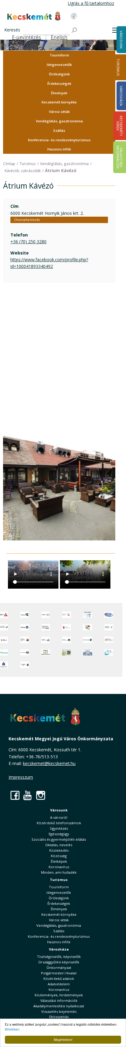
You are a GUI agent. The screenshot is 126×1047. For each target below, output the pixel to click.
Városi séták (59, 111)
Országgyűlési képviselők (58, 962)
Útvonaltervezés (27, 220)
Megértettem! (63, 1039)
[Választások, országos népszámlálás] (87, 627)
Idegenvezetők (59, 64)
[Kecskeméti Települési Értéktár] (45, 640)
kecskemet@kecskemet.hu (49, 763)
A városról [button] (58, 817)
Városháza (59, 949)
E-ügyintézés (26, 37)
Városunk (59, 810)
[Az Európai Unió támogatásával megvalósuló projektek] (87, 615)
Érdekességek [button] (59, 83)
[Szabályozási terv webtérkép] (108, 627)
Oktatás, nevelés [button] (58, 845)
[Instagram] (40, 795)
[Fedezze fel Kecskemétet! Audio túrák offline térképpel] (24, 640)
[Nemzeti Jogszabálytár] (66, 627)
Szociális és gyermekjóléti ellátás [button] (58, 839)
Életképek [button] (59, 861)
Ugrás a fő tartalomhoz (91, 3)
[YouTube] (27, 795)
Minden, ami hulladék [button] (58, 872)
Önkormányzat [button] (58, 967)
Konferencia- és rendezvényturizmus (59, 140)
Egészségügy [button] (59, 834)
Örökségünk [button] (59, 74)
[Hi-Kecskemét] (108, 615)
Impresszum (21, 777)
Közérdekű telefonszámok (59, 823)
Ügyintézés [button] (59, 828)
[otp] (66, 652)
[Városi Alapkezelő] (108, 640)
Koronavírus (59, 867)
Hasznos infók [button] (59, 149)
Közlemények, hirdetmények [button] (59, 995)
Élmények (59, 93)
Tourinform (59, 55)
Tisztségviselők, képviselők (59, 956)
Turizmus (118, 67)
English (59, 37)
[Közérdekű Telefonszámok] (24, 615)
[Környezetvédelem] (24, 652)
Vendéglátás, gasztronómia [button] (59, 121)
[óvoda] (45, 652)
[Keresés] (74, 30)
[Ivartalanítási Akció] (24, 665)
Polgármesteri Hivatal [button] (58, 973)
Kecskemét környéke (59, 102)
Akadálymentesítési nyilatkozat (58, 1006)
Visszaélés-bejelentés (58, 1011)
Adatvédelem (59, 984)
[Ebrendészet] (87, 640)
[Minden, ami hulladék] (24, 627)
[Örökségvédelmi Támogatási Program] (45, 627)
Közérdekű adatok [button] (58, 978)
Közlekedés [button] (59, 850)
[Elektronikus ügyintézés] (66, 615)
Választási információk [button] (58, 1000)
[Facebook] (15, 795)
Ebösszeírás (59, 1016)
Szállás (59, 130)
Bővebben (12, 1029)
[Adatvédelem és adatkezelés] (45, 615)
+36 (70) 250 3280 (28, 241)
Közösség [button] (59, 856)
